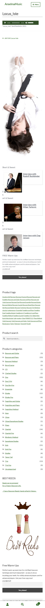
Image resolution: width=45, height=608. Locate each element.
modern (19, 318)
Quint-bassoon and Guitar (19, 321)
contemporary (12, 310)
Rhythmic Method (11, 437)
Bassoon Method (7, 305)
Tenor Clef (9, 457)
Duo (6, 377)
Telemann (17, 324)
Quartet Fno (9, 433)
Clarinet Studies (10, 373)
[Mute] (26, 23)
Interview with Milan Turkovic (29, 206)
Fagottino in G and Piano (31, 313)
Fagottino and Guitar (12, 401)
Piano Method (38, 318)
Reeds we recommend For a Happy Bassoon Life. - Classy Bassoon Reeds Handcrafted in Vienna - (19, 487)
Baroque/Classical (21, 297)
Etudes (7, 393)
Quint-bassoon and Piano (34, 321)
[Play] (5, 23)
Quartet (8, 429)
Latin (15, 318)
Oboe (23, 318)
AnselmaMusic (13, 4)
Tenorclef (23, 324)
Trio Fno (8, 465)
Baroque (13, 297)
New (7, 413)
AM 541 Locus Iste (11, 38)
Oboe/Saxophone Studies (14, 421)
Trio (6, 461)
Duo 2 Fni (8, 381)
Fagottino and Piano (28, 310)
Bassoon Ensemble (25, 302)
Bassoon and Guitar (14, 299)
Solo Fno (8, 449)
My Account (7, 604)
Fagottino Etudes (10, 313)
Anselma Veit (6, 297)
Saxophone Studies (12, 441)
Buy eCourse (9, 365)
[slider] (31, 22)
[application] (20, 23)
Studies (7, 453)
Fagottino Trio (28, 316)
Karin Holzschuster (7, 318)
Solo (6, 445)
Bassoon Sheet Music (29, 305)
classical (4, 310)
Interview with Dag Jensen (31, 236)
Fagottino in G (20, 313)
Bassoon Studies (10, 308)
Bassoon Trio (30, 308)
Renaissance (6, 324)
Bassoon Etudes (36, 302)
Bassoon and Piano (25, 299)
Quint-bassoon (6, 321)
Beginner (37, 308)
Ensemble (19, 310)
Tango (12, 324)
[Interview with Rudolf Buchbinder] (12, 182)
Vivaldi (28, 324)
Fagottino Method (7, 316)
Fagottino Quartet (18, 316)
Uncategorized (10, 469)
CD (6, 369)
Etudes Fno (9, 397)
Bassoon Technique (20, 308)
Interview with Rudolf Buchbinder (31, 175)
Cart (34, 602)
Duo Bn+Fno (9, 385)
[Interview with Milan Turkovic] (12, 212)
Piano (7, 425)
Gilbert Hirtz (35, 316)
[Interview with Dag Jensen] (12, 243)
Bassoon (29, 297)
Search (22, 604)
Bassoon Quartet (17, 305)
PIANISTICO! (30, 318)
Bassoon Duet (16, 302)
